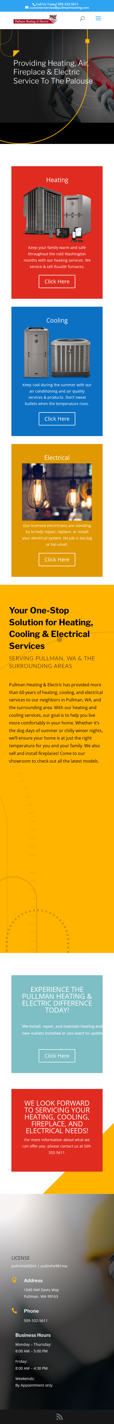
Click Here (57, 281)
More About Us (65, 792)
